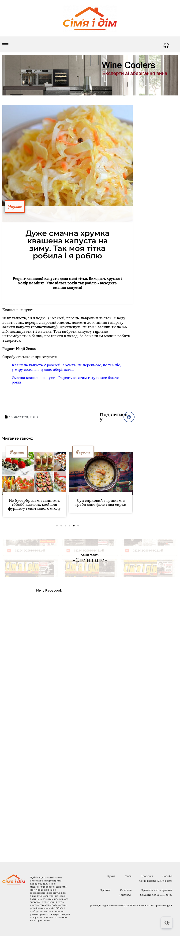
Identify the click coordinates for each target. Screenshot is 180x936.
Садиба (167, 876)
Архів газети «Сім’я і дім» (155, 880)
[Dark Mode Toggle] (166, 922)
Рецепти (15, 206)
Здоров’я (147, 876)
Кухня (111, 876)
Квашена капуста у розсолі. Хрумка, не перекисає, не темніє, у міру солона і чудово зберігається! (66, 367)
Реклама (125, 890)
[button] (5, 483)
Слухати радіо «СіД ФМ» (156, 895)
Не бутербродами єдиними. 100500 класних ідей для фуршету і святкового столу (34, 504)
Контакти (125, 895)
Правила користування (156, 890)
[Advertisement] (40, 723)
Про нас (105, 890)
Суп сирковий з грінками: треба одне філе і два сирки (100, 502)
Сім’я (128, 876)
